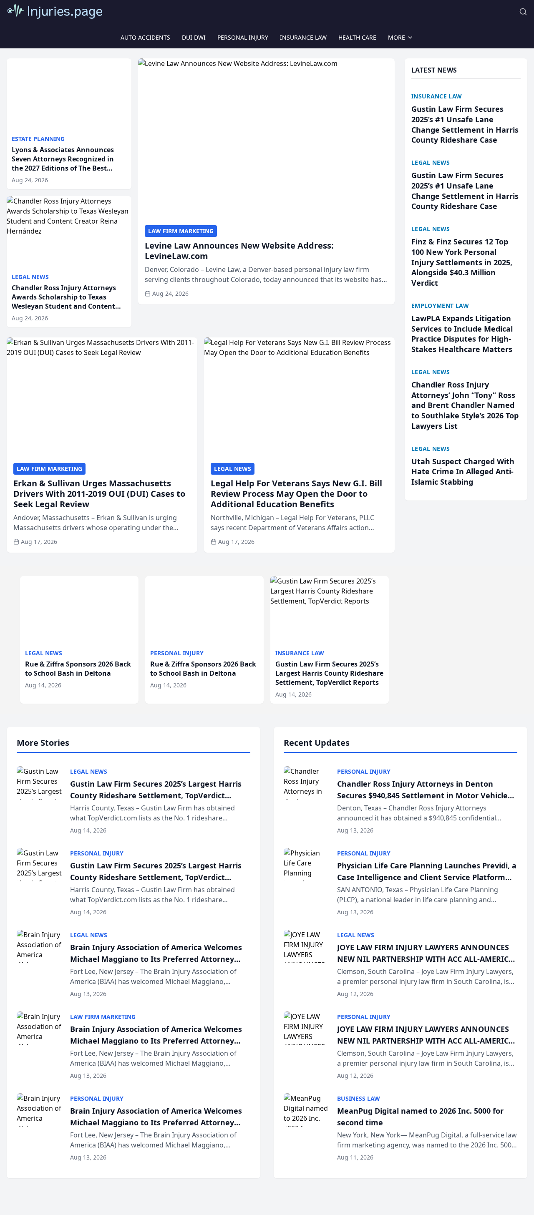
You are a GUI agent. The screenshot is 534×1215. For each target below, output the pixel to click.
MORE (396, 37)
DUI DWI (194, 37)
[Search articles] (523, 12)
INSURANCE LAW (303, 37)
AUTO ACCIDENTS (145, 37)
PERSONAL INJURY (242, 37)
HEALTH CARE (357, 37)
